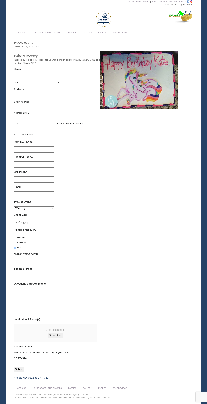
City (16, 123)
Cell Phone (20, 172)
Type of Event (22, 202)
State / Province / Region (70, 123)
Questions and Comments (30, 283)
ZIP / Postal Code (23, 134)
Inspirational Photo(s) (27, 319)
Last (59, 82)
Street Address (21, 102)
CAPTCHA (20, 358)
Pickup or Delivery (25, 229)
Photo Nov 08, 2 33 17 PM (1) (32, 377)
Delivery (163, 1)
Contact (182, 1)
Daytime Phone (23, 142)
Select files (55, 335)
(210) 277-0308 (184, 4)
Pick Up (21, 237)
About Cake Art (142, 1)
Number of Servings (26, 253)
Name (17, 69)
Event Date (20, 214)
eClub (154, 1)
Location (173, 1)
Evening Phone (23, 157)
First (16, 82)
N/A (19, 247)
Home (131, 1)
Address (19, 89)
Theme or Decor (23, 268)
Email (17, 187)
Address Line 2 (21, 113)
